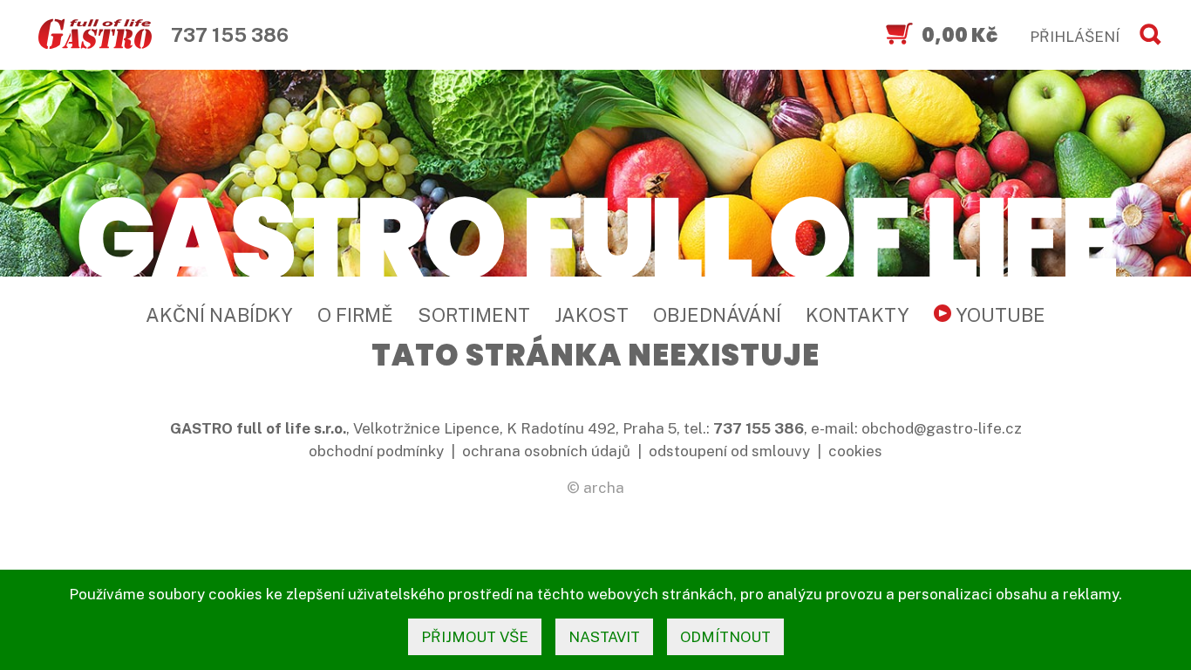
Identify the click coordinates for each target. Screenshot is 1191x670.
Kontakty (857, 315)
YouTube (998, 315)
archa (603, 487)
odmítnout (725, 637)
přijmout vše (474, 637)
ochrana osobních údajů (546, 451)
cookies (855, 451)
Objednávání (717, 315)
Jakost (592, 315)
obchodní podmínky (376, 451)
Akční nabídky (219, 315)
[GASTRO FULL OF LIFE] (595, 235)
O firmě (355, 315)
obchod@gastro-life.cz (941, 428)
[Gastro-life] (95, 35)
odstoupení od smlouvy (729, 451)
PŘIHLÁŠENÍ (1075, 36)
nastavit (604, 637)
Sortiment (474, 315)
